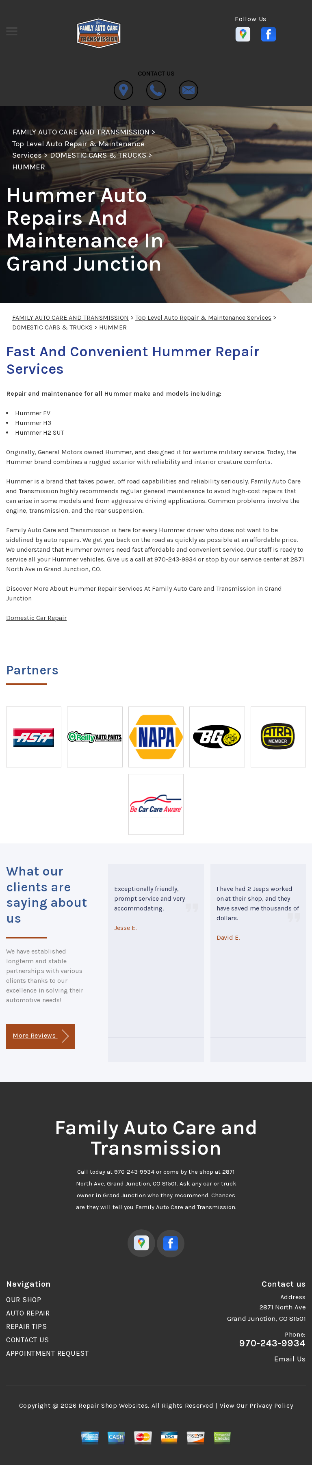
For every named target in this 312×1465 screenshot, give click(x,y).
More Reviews (35, 1035)
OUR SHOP (23, 1299)
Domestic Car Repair (36, 618)
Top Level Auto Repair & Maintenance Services (203, 317)
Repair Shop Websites (113, 1405)
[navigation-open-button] (11, 30)
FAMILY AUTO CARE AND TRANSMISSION (81, 132)
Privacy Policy (271, 1405)
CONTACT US (27, 1339)
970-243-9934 (175, 559)
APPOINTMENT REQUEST (47, 1353)
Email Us (290, 1359)
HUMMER (28, 167)
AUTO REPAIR (28, 1313)
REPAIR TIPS (26, 1326)
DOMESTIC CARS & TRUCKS (98, 155)
